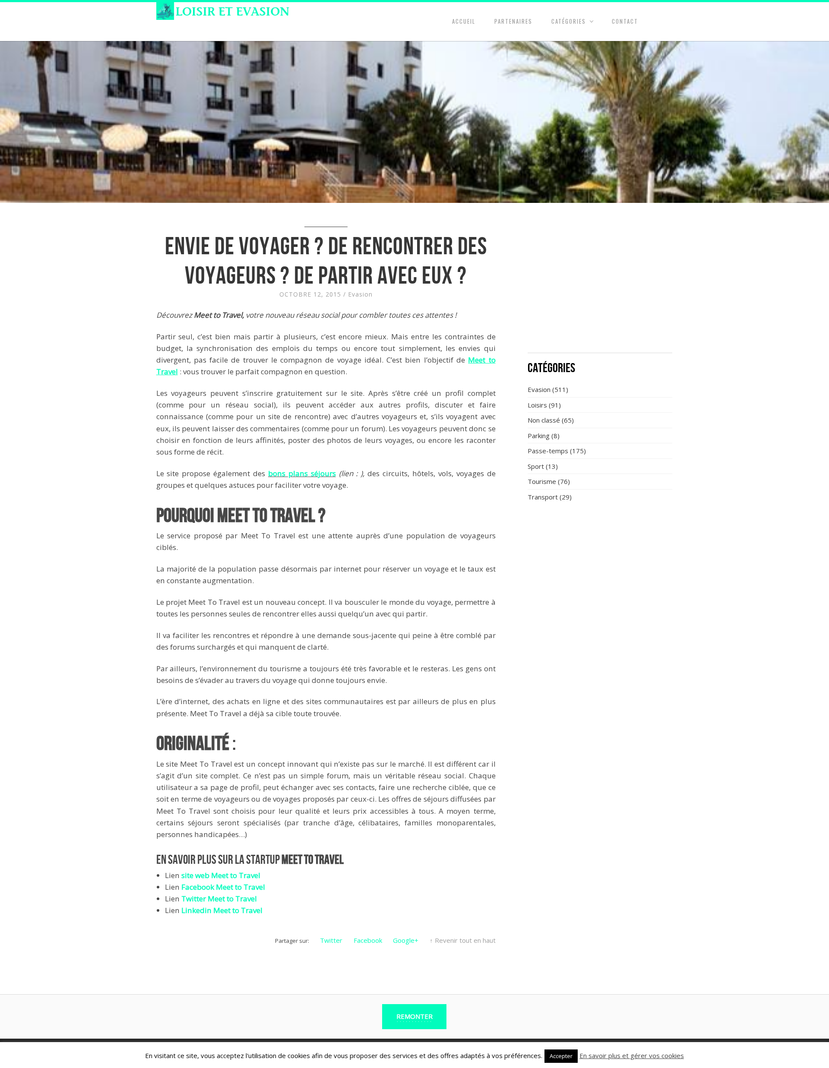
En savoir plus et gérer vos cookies (631, 1055)
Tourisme (542, 481)
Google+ (405, 940)
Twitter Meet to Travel (219, 899)
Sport (536, 466)
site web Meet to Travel (220, 875)
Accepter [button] (561, 1056)
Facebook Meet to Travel (223, 887)
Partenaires (513, 21)
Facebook (368, 940)
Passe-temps (548, 450)
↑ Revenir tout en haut (463, 940)
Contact (625, 21)
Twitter (331, 940)
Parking (539, 435)
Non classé (544, 420)
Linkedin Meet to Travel (222, 910)
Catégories (568, 21)
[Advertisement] (600, 282)
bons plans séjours (302, 473)
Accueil (463, 21)
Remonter (414, 1016)
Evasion (360, 294)
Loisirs (537, 405)
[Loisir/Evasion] (225, 11)
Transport (543, 497)
